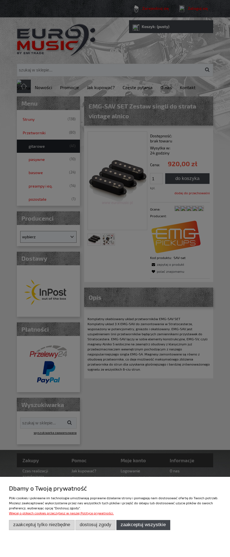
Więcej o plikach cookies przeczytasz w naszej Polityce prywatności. (61, 513)
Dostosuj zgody (95, 524)
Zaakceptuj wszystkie (143, 524)
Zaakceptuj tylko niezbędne (41, 524)
